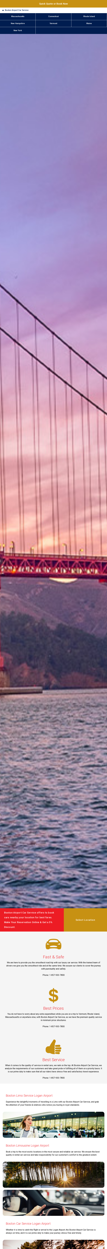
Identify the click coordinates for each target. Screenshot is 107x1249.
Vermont (53, 23)
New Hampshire (18, 23)
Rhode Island (89, 16)
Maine (89, 23)
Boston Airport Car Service (16, 10)
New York (18, 30)
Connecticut (53, 16)
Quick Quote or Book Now (53, 3)
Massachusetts (17, 16)
